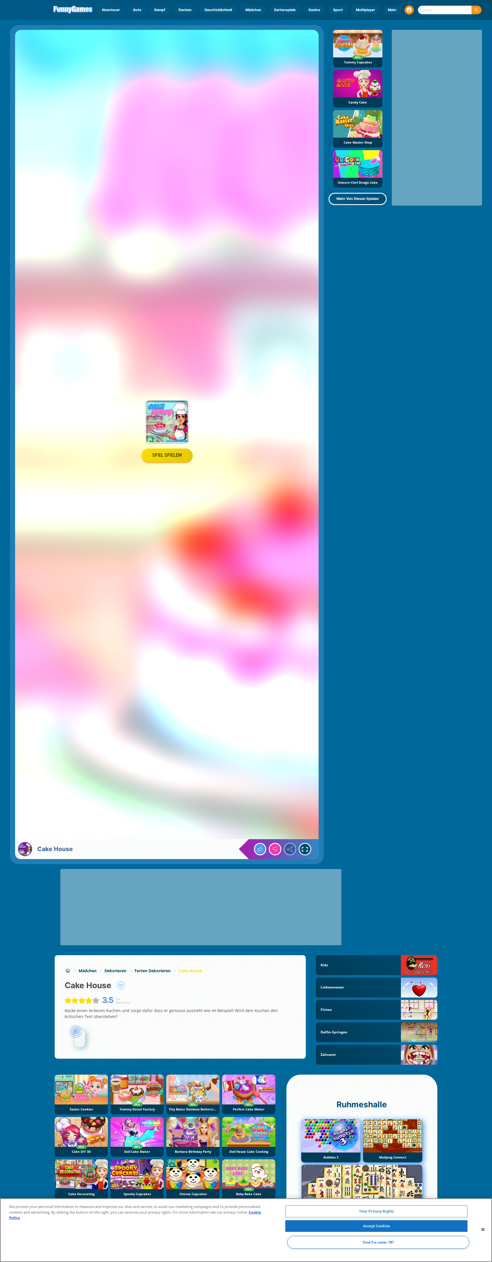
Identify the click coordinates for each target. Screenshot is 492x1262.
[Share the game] (290, 849)
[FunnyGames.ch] (68, 971)
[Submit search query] (476, 10)
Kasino (314, 10)
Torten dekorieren (152, 970)
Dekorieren (115, 970)
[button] (409, 10)
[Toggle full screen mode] (305, 849)
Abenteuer (111, 10)
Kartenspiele (285, 10)
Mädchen (253, 10)
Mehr (392, 10)
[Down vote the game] (275, 849)
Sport (338, 10)
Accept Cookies (376, 1225)
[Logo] (73, 10)
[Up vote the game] (260, 849)
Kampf (159, 10)
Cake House (190, 970)
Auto (137, 10)
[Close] (483, 1229)
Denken (185, 10)
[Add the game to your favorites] (121, 985)
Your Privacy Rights (376, 1211)
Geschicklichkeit (218, 10)
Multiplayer (365, 10)
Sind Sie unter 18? (378, 1242)
